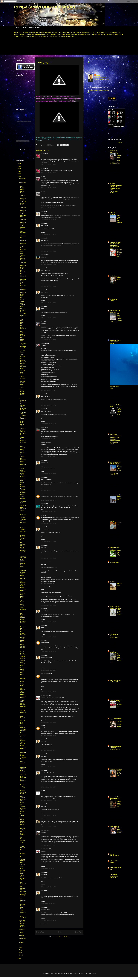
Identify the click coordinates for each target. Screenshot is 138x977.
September (22, 938)
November (22, 182)
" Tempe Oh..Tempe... (22, 847)
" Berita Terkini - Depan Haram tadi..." (22, 189)
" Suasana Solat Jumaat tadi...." (22, 663)
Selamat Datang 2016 (119, 498)
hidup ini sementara (113, 213)
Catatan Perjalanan (116, 769)
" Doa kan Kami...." (22, 351)
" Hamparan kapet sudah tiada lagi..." (22, 671)
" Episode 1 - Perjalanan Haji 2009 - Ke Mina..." (22, 294)
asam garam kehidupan (113, 651)
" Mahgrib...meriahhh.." (22, 854)
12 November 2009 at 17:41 (48, 438)
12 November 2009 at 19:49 (48, 541)
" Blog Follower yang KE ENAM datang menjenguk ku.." (22, 547)
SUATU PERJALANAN (114, 854)
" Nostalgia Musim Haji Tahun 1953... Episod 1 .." (22, 908)
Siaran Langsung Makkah (31, 27)
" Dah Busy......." (22, 900)
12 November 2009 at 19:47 (48, 511)
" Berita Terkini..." (22, 883)
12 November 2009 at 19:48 (48, 523)
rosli (42, 640)
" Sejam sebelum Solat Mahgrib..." (22, 607)
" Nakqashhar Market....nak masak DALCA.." (22, 629)
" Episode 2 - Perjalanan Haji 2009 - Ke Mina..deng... (22, 281)
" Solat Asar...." (22, 762)
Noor (42, 321)
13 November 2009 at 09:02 (48, 845)
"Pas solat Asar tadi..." (22, 930)
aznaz (42, 223)
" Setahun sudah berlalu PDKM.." (22, 639)
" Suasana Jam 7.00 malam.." (22, 792)
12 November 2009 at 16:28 (48, 264)
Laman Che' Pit (114, 826)
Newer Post (40, 932)
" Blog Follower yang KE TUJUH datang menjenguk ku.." (22, 489)
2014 (19, 163)
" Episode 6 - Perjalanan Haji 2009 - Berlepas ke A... (22, 211)
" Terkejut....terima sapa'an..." (22, 529)
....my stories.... (114, 562)
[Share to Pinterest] (68, 145)
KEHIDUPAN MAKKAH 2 (113, 151)
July (20, 945)
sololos (82, 973)
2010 (19, 173)
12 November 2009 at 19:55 (48, 605)
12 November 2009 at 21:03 (48, 651)
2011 (19, 171)
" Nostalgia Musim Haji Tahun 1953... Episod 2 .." (22, 875)
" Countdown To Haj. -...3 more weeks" (22, 830)
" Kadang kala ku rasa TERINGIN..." (22, 500)
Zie (41, 176)
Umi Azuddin (44, 695)
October (22, 935)
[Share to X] (65, 145)
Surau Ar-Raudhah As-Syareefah (115, 681)
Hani (42, 819)
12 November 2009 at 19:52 (48, 583)
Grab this (120, 142)
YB (41, 790)
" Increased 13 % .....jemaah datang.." (22, 415)
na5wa (112, 521)
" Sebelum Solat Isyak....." (22, 565)
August (21, 942)
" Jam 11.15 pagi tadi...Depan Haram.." (22, 777)
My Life (43, 153)
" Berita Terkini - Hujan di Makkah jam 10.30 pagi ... (22, 335)
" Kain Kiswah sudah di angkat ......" (22, 840)
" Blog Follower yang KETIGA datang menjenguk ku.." (22, 692)
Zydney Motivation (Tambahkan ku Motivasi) (116, 798)
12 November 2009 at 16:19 (48, 219)
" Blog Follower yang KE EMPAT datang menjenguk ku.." (22, 617)
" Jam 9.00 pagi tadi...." (22, 480)
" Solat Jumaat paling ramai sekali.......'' (22, 450)
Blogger (94, 973)
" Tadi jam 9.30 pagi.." (22, 866)
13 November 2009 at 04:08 (48, 815)
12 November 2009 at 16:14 (48, 165)
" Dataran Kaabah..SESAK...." (22, 537)
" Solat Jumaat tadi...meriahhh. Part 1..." (22, 808)
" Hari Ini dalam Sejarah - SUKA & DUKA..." (22, 655)
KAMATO (112, 582)
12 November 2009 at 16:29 (48, 318)
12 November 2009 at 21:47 (48, 692)
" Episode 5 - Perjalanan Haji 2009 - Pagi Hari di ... (22, 223)
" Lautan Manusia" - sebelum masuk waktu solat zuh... (22, 382)
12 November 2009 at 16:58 (48, 405)
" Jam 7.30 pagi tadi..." (22, 722)
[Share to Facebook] (66, 145)
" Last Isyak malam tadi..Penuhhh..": (22, 345)
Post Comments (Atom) (63, 937)
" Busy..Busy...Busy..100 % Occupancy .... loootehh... (22, 518)
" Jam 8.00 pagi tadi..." (22, 372)
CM (41, 191)
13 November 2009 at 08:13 (48, 827)
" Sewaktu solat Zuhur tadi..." (22, 595)
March (21, 955)
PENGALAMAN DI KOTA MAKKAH (44, 7)
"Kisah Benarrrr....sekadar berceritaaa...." (22, 729)
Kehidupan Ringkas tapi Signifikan (114, 876)
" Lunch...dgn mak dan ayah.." (22, 769)
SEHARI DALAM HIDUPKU (115, 311)
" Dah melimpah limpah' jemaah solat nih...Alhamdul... (22, 363)
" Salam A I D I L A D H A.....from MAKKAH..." (22, 312)
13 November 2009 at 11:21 (48, 868)
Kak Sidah (43, 830)
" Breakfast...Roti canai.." (22, 785)
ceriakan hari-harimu (114, 299)
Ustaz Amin (113, 434)
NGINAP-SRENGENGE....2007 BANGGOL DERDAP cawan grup (116, 186)
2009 (19, 176)
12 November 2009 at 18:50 (48, 473)
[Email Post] (57, 145)
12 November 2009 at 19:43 (48, 500)
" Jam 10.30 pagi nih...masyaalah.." (22, 508)
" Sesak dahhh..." (22, 917)
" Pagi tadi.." (21, 601)
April (20, 952)
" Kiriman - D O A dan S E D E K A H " (22, 431)
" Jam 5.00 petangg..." (22, 712)
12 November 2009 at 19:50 (48, 558)
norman (43, 503)
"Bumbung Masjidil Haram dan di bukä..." (22, 923)
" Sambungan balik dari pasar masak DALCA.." (22, 573)
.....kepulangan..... (115, 749)
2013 (19, 166)
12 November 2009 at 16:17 (48, 188)
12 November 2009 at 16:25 (48, 234)
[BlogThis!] (63, 145)
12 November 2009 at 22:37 (48, 750)
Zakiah (42, 427)
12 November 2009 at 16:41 (48, 390)
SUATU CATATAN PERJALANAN (115, 462)
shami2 (43, 343)
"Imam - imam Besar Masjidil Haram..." (22, 821)
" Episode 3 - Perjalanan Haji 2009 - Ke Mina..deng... (22, 268)
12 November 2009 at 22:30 (48, 735)
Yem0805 (43, 254)
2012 (19, 168)
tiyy (42, 725)
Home (60, 932)
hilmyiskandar (45, 673)
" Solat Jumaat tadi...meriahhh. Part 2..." (22, 799)
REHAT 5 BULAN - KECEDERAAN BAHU (119, 253)
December (22, 178)
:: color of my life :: (116, 495)
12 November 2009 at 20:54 (48, 637)
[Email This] (61, 145)
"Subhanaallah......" (22, 735)
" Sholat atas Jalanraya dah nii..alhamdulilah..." (22, 472)
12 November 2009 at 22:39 (48, 787)
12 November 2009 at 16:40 (48, 339)
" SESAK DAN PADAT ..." (22, 424)
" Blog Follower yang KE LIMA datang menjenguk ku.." (22, 585)
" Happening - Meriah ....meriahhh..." (22, 755)
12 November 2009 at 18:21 (48, 457)
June (21, 947)
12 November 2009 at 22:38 (48, 767)
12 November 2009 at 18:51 (48, 490)
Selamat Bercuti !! (115, 637)
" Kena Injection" (22, 355)
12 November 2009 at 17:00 (48, 423)
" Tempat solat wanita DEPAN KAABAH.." (22, 704)
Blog (17, 27)
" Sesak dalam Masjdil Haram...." (22, 393)
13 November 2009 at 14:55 (48, 887)
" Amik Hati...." (22, 717)
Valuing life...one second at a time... (115, 607)
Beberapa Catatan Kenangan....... (115, 746)
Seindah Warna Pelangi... (114, 861)
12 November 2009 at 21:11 (48, 670)
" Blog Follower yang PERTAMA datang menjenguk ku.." (22, 891)
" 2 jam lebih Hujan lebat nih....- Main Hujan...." (22, 323)
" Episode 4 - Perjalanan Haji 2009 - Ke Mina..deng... (22, 245)
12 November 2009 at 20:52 (48, 622)
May (20, 950)
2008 (19, 958)
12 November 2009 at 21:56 (48, 722)
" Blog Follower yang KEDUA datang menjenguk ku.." (22, 743)
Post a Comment (43, 924)
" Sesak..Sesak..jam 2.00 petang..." (22, 557)
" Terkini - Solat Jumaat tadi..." (22, 304)
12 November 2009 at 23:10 (48, 800)
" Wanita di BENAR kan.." (22, 860)
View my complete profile (101, 79)
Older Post (78, 932)
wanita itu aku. (114, 276)
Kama (42, 211)
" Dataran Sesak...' (22, 814)
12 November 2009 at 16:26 (48, 251)
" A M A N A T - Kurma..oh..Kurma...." (22, 440)
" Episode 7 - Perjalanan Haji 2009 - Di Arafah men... (22, 199)
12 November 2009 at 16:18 (48, 208)
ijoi (41, 494)
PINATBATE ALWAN (116, 700)
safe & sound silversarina (114, 635)
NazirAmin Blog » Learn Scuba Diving (115, 341)
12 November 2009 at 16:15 (48, 173)
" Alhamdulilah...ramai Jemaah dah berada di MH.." (22, 404)
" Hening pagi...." (22, 684)
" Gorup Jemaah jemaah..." (22, 647)
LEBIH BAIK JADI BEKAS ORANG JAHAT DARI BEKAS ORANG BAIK (115, 245)
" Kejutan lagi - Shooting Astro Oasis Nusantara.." (22, 461)
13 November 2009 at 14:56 (48, 920)
